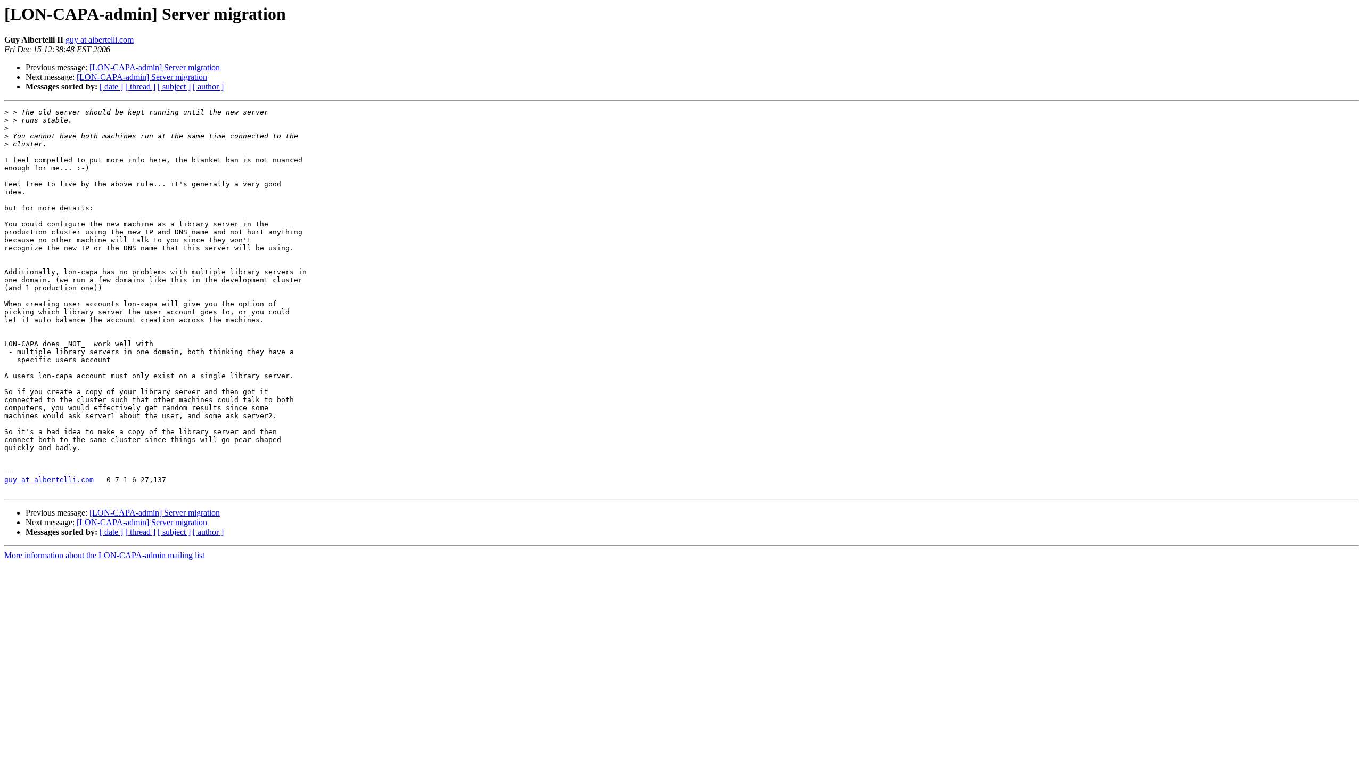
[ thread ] (140, 86)
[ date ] (111, 86)
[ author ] (208, 86)
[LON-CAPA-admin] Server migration (154, 67)
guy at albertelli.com (99, 39)
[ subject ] (174, 86)
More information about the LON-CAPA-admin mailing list (104, 555)
